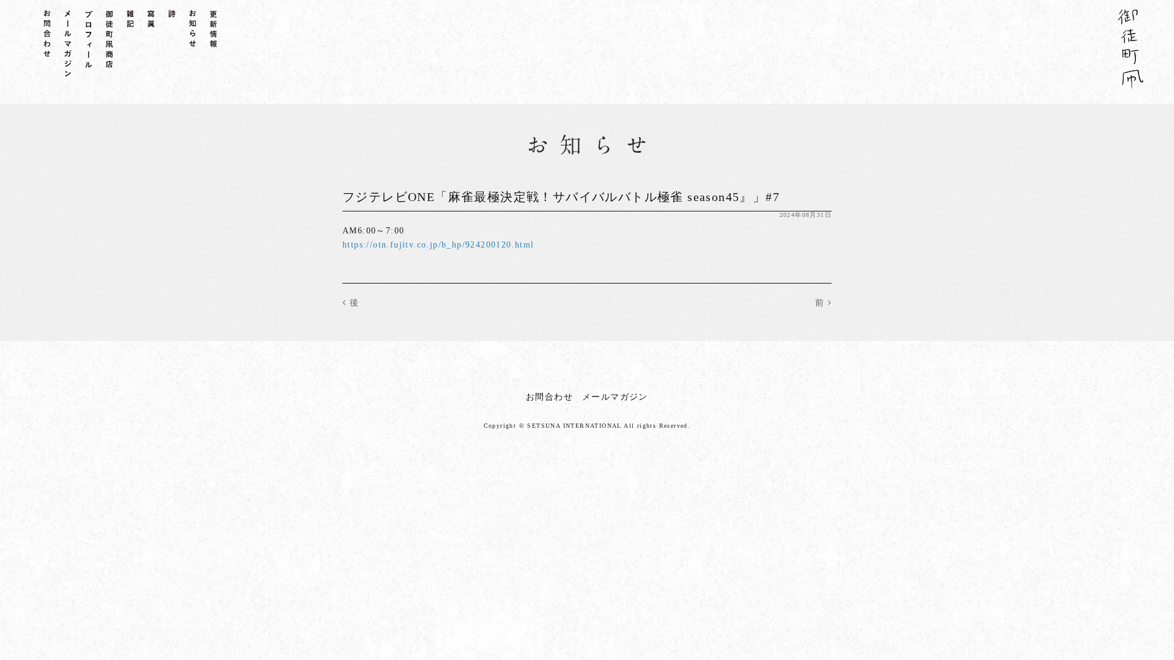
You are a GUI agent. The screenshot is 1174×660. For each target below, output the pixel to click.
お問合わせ (549, 397)
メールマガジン (615, 397)
